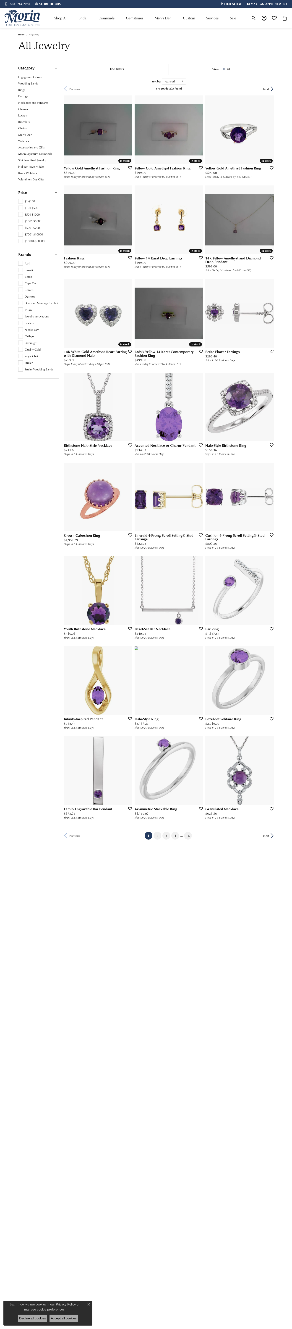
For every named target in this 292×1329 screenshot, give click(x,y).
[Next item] (127, 407)
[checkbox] (26, 201)
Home (21, 34)
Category (26, 68)
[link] (17, 4)
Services (212, 18)
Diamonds (107, 18)
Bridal (82, 18)
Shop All (60, 18)
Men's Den (163, 18)
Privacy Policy (66, 1304)
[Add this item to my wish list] (128, 167)
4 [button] (175, 835)
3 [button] (166, 835)
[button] (254, 18)
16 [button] (188, 835)
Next (266, 89)
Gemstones (134, 18)
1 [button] (150, 835)
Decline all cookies (32, 1318)
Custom (189, 18)
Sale (233, 18)
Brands (24, 255)
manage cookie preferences (44, 1309)
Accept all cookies (64, 1318)
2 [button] (157, 835)
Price (22, 193)
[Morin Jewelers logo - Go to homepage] (22, 18)
